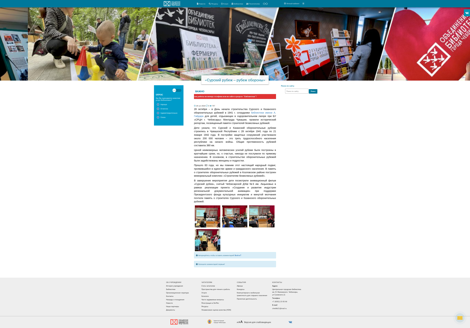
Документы (170, 310)
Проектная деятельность (247, 299)
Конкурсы (240, 289)
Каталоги (205, 296)
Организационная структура (177, 293)
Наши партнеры (172, 306)
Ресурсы (204, 306)
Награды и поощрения (175, 300)
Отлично (164, 109)
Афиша (240, 286)
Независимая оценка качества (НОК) (216, 310)
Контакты (169, 296)
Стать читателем (208, 286)
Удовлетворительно (168, 113)
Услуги (204, 293)
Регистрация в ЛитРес (210, 303)
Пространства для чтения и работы (215, 289)
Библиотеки (170, 289)
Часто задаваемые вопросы (212, 300)
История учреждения (174, 286)
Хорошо (163, 104)
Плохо (162, 117)
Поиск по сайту (287, 86)
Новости (169, 303)
